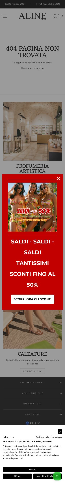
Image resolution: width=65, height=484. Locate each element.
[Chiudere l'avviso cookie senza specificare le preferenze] (60, 431)
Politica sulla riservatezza (49, 437)
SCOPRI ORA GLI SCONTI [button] (32, 299)
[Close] (58, 178)
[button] (8, 437)
